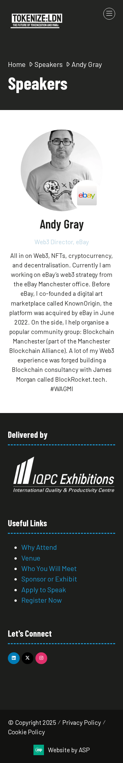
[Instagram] (41, 658)
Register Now (42, 600)
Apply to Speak (43, 589)
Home (17, 64)
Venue (30, 557)
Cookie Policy (26, 732)
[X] (27, 658)
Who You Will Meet (49, 568)
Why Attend (39, 547)
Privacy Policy (81, 722)
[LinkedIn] (14, 658)
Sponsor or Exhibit (49, 578)
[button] (109, 14)
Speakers (48, 64)
